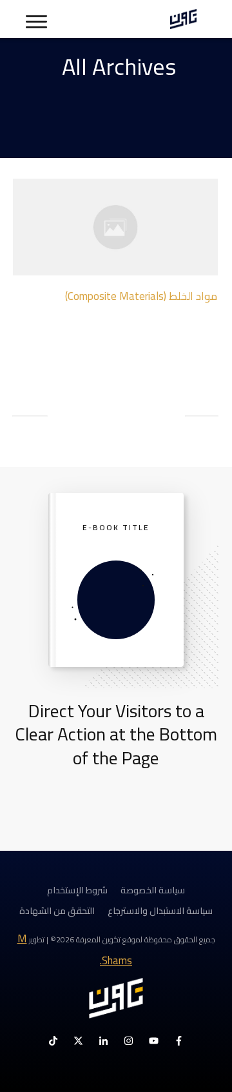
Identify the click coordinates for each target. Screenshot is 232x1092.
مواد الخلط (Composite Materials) (141, 296)
